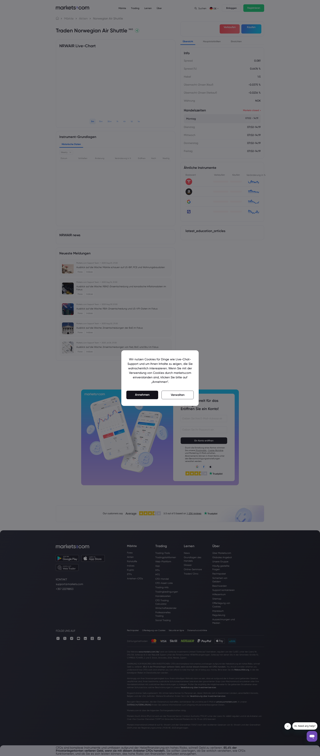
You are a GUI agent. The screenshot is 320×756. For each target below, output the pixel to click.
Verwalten (177, 395)
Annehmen (142, 395)
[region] (160, 378)
